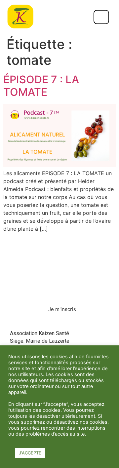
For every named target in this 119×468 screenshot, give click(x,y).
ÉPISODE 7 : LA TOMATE (41, 85)
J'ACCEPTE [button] (30, 452)
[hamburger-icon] (101, 17)
